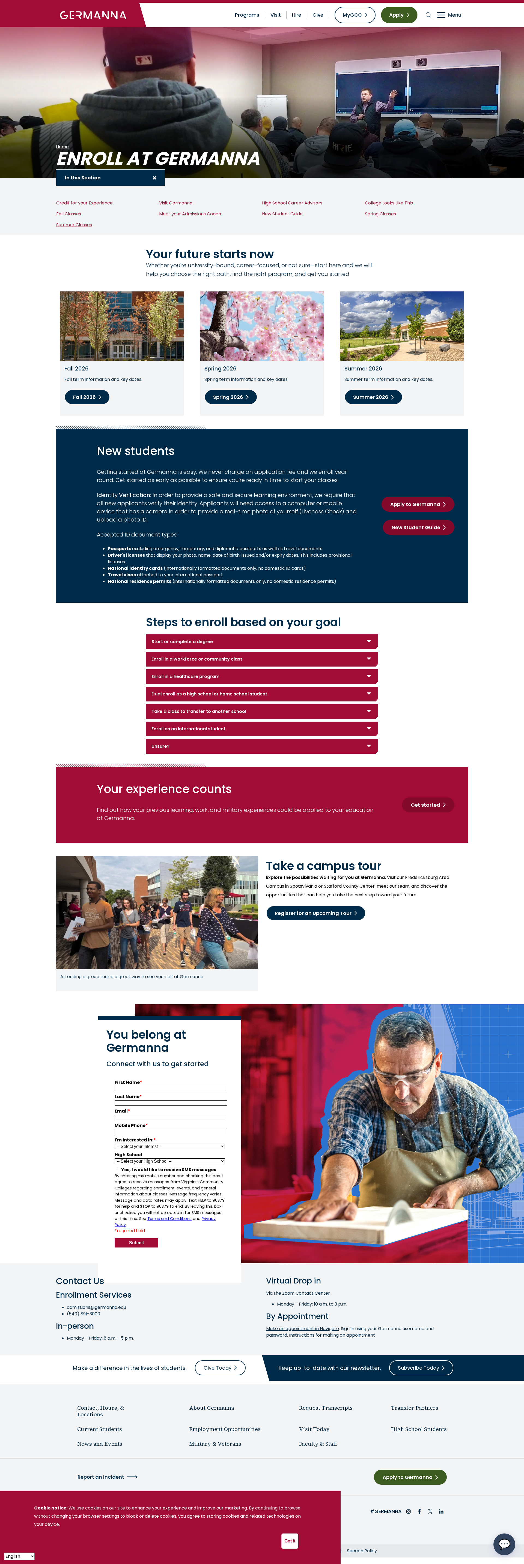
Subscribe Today (418, 1367)
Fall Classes (68, 214)
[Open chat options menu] (504, 1544)
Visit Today (314, 1429)
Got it (289, 1541)
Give (317, 14)
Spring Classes (380, 214)
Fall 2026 (84, 397)
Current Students (99, 1429)
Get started (425, 804)
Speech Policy (362, 1551)
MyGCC (352, 14)
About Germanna (211, 1408)
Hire (296, 14)
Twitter (430, 1511)
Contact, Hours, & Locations (100, 1411)
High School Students (419, 1429)
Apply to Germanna (415, 504)
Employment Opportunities (225, 1429)
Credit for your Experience (84, 203)
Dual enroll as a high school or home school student (209, 694)
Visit (275, 14)
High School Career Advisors (292, 203)
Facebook (419, 1511)
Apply (396, 14)
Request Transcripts (326, 1408)
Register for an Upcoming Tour (313, 913)
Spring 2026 (228, 397)
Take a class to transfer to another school (198, 711)
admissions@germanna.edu (96, 1307)
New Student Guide (282, 214)
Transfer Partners (414, 1408)
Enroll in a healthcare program (185, 676)
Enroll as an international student (188, 729)
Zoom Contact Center (306, 1293)
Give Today (217, 1367)
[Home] (93, 15)
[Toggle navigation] (453, 15)
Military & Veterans (215, 1444)
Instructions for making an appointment (332, 1335)
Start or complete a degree (182, 641)
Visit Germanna (175, 203)
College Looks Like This (389, 203)
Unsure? (160, 746)
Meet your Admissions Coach (190, 214)
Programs (247, 14)
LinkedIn (441, 1511)
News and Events (99, 1444)
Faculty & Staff (318, 1444)
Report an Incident (101, 1476)
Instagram (408, 1511)
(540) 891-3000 (83, 1314)
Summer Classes (74, 225)
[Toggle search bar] (428, 15)
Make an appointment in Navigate (302, 1328)
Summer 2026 (370, 397)
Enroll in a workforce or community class (197, 659)
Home (62, 147)
